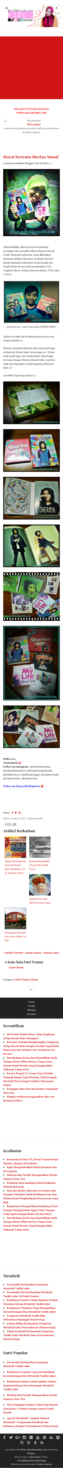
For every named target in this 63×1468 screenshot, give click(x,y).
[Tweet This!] (16, 812)
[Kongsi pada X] (11, 824)
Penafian (31, 1014)
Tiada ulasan (35, 818)
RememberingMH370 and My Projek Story (39, 865)
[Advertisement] (31, 67)
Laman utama (33, 952)
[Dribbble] (28, 1442)
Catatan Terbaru (13, 952)
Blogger (31, 1453)
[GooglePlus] (17, 1437)
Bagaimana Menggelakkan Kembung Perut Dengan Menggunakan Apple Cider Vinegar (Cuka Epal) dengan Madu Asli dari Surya (30, 1210)
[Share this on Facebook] (12, 812)
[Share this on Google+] (20, 812)
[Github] (22, 1442)
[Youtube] (38, 1437)
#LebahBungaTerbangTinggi (31, 1460)
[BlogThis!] (9, 824)
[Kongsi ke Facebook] (14, 824)
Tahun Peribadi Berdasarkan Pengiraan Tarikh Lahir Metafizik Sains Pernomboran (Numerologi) (28, 1335)
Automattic (34, 1457)
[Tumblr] (35, 1442)
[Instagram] (24, 1437)
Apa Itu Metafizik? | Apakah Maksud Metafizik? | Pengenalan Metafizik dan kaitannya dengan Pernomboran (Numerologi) (30, 1422)
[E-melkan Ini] (6, 824)
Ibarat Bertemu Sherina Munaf (30, 156)
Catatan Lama (51, 952)
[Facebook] (4, 1437)
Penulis (31, 1006)
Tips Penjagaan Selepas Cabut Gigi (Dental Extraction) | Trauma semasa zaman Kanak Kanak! (30, 1408)
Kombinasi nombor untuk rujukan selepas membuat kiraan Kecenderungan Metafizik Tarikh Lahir (29, 1385)
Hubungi (31, 1010)
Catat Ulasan (16, 967)
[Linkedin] (51, 1437)
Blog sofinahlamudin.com (33, 1449)
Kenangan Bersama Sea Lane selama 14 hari (15, 936)
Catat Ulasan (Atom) (26, 979)
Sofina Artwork (44, 1464)
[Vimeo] (58, 1437)
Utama (31, 1001)
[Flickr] (31, 1437)
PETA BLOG (34, 124)
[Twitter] (11, 1437)
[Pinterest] (44, 1437)
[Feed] (42, 1442)
